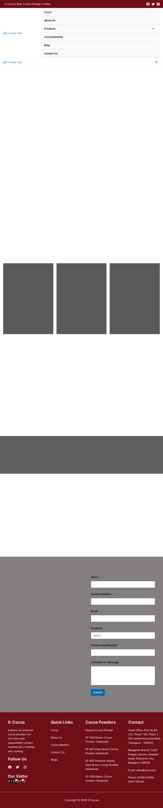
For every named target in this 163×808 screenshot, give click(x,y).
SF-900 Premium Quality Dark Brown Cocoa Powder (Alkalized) (101, 765)
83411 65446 (136, 781)
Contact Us (51, 53)
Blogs (54, 759)
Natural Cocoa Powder (99, 730)
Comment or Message (105, 662)
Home (48, 12)
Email (95, 611)
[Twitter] (153, 4)
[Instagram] (158, 4)
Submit (97, 692)
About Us (49, 20)
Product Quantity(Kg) (105, 645)
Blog (47, 45)
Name (95, 577)
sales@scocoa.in (146, 770)
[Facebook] (148, 4)
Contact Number (102, 594)
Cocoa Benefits (53, 37)
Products (49, 28)
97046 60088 (145, 777)
